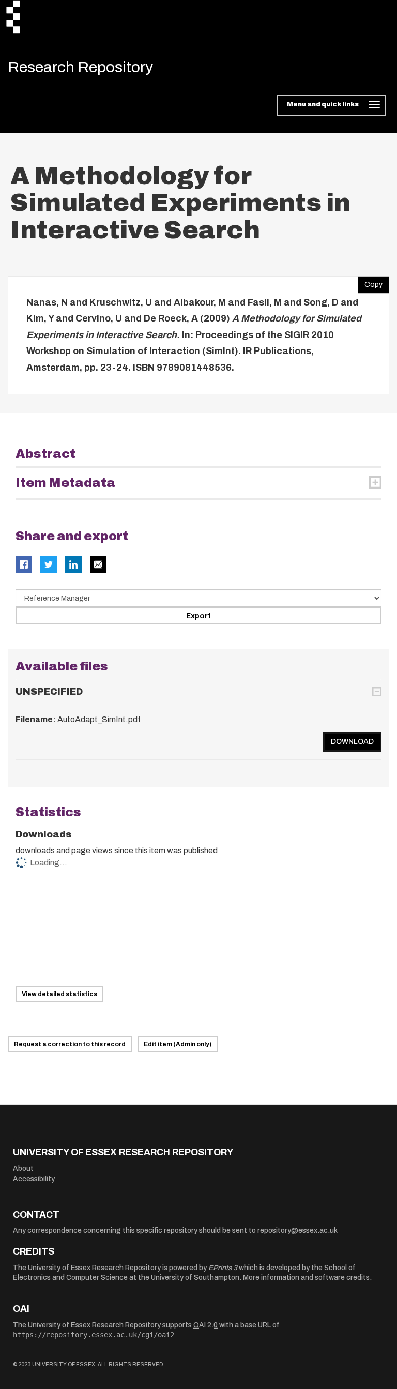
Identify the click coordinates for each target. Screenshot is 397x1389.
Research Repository (80, 67)
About (23, 1168)
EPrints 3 (222, 1268)
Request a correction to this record (70, 1044)
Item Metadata (65, 483)
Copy (370, 282)
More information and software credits (306, 1277)
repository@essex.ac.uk (297, 1230)
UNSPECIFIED (49, 691)
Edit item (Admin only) (177, 1044)
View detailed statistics (59, 994)
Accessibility (34, 1179)
